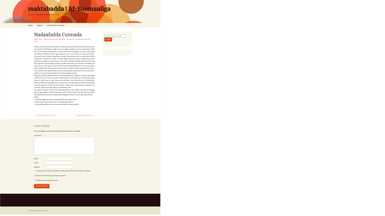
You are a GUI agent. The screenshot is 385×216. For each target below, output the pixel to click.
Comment (38, 135)
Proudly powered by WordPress (37, 210)
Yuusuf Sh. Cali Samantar (75, 39)
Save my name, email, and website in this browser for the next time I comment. (64, 171)
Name (36, 159)
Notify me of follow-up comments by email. (51, 175)
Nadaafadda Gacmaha (44, 115)
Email (36, 163)
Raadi (108, 39)
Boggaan (40, 25)
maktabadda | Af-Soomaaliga (55, 25)
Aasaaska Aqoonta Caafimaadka (55, 39)
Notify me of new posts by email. (47, 180)
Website (37, 167)
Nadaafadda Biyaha (85, 115)
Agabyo (30, 25)
